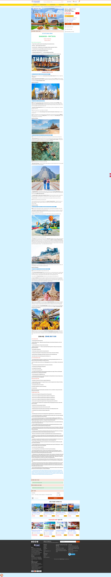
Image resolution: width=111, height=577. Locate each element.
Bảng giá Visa (46, 553)
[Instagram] (37, 541)
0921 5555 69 (36, 561)
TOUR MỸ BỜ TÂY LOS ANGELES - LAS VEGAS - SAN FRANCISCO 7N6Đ (49, 531)
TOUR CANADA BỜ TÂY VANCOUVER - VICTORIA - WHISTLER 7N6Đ (72, 531)
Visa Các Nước (61, 4)
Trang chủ (35, 4)
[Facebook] (32, 541)
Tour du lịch (45, 548)
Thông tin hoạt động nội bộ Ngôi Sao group (61, 551)
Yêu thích (75, 1)
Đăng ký (55, 498)
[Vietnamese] (110, 173)
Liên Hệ (69, 4)
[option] (47, 19)
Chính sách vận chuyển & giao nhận (73, 547)
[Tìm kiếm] (62, 2)
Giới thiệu (45, 547)
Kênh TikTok (57, 546)
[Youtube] (35, 541)
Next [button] (79, 510)
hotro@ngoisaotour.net (36, 554)
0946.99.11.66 (50, 336)
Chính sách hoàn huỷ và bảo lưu (73, 550)
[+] (59, 494)
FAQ (44, 552)
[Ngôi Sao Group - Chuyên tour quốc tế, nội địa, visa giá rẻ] (35, 1)
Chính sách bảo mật (46, 557)
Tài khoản (69, 1)
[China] (110, 176)
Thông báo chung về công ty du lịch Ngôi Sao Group (73, 549)
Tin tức (45, 549)
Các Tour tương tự (55, 501)
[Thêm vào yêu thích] (78, 8)
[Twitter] (34, 541)
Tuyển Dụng (45, 554)
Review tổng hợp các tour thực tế (61, 549)
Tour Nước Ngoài (43, 4)
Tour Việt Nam (52, 4)
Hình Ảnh (76, 4)
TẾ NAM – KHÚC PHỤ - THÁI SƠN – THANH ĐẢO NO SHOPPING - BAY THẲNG (73, 513)
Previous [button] (32, 510)
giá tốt (55, 519)
